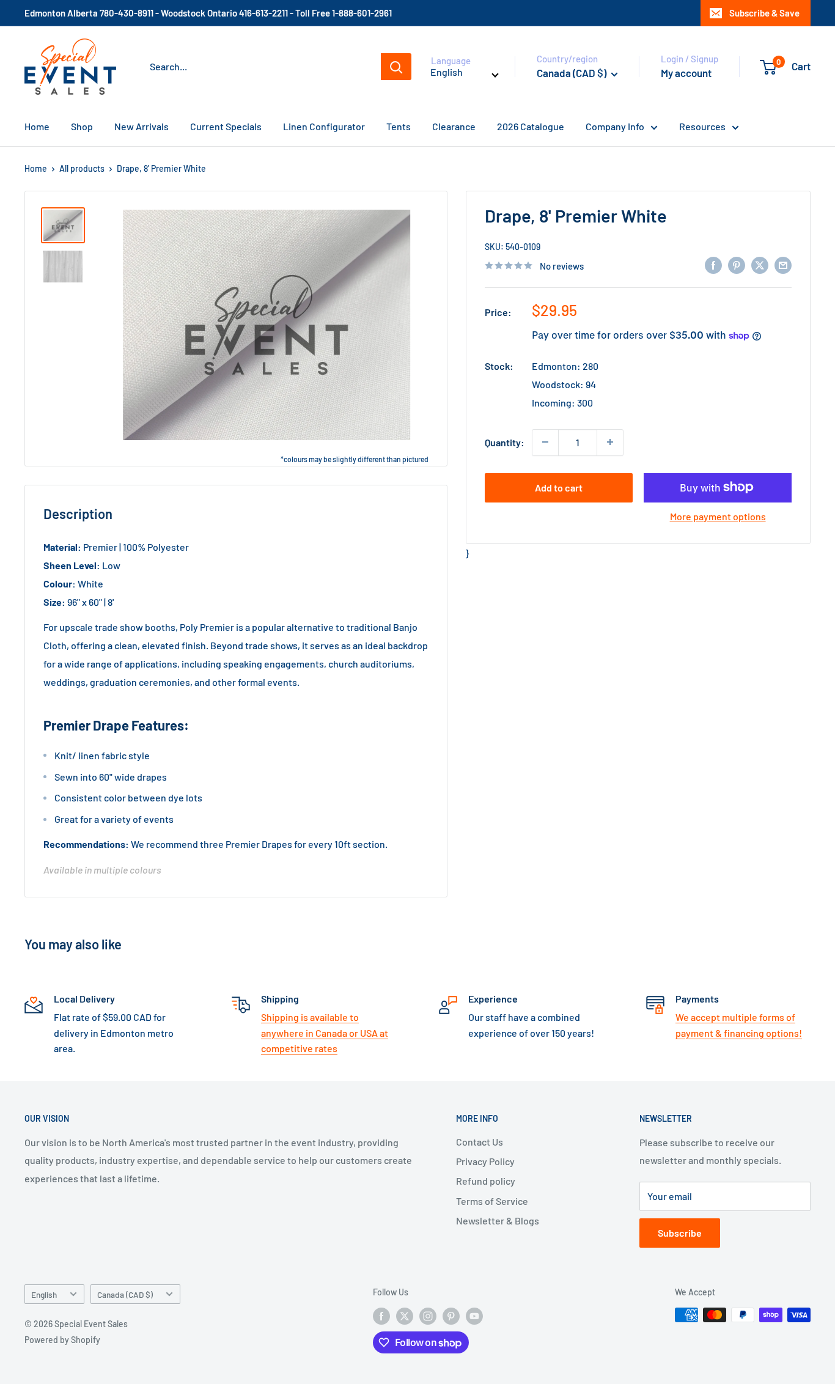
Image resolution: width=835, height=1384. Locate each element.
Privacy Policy (485, 1161)
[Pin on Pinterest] (736, 264)
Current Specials (226, 126)
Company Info (615, 126)
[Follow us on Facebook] (381, 1316)
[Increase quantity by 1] (610, 442)
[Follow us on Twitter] (404, 1316)
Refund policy (485, 1181)
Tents (398, 126)
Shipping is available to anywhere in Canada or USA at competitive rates (324, 1032)
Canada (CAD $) (125, 1294)
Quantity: (504, 441)
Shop (82, 126)
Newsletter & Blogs (497, 1220)
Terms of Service (492, 1201)
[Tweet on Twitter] (759, 264)
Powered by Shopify (62, 1339)
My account (686, 73)
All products (82, 168)
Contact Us (479, 1141)
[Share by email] (783, 264)
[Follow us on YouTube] (474, 1316)
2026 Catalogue (530, 126)
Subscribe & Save (764, 12)
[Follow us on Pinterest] (451, 1316)
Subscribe (680, 1233)
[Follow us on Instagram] (427, 1316)
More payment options (718, 515)
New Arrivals (141, 126)
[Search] (396, 66)
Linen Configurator (324, 126)
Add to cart (559, 487)
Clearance (454, 126)
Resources (702, 126)
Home (37, 126)
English (44, 1294)
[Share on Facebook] (713, 264)
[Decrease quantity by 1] (545, 442)
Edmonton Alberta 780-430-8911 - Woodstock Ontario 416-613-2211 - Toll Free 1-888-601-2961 (208, 12)
